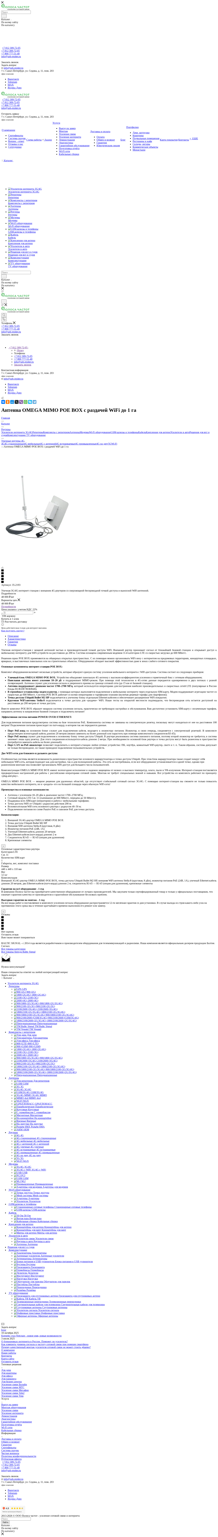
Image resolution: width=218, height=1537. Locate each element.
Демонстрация (9, 1416)
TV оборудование (36, 435)
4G (2, 443)
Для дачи (6, 1370)
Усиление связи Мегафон (15, 1390)
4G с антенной (48, 443)
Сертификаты (8, 1447)
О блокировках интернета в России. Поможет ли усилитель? (34, 1341)
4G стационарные (14, 443)
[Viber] (21, 402)
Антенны (75, 432)
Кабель (142, 432)
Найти (5, 1522)
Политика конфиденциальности (18, 1456)
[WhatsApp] (25, 402)
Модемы (84, 432)
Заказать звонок (22, 364)
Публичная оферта (11, 1459)
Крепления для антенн (158, 432)
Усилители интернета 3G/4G (16, 432)
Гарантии (13, 641)
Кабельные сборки (11, 1430)
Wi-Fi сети (6, 1427)
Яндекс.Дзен (15, 87)
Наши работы (8, 1353)
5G (109, 443)
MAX (11, 84)
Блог (3, 1330)
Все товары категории (13, 949)
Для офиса (7, 1376)
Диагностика (8, 1419)
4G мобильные (32, 443)
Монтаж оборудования (13, 1407)
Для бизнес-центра (11, 1381)
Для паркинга (8, 1378)
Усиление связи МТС (12, 1387)
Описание (13, 636)
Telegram (12, 82)
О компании (8, 1350)
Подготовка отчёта (11, 1424)
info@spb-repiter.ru (13, 68)
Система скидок (10, 1450)
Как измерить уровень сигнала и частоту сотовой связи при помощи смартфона (44, 1344)
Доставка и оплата (11, 1439)
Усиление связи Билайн (14, 1384)
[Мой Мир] (12, 402)
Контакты (6, 1355)
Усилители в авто (179, 432)
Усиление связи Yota (12, 1396)
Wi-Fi (114, 443)
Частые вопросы (10, 1453)
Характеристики (17, 639)
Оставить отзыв (10, 1361)
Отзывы (12, 644)
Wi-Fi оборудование (100, 432)
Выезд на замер (9, 1404)
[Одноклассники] (8, 402)
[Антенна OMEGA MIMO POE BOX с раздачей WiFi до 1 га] (37, 542)
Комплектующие (16, 435)
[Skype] (30, 402)
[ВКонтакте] (3, 402)
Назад (20, 350)
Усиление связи (9, 1410)
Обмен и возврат (10, 1441)
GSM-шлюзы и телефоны (124, 432)
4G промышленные (85, 443)
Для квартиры (9, 1373)
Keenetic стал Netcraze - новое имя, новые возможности (31, 1335)
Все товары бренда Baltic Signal (18, 951)
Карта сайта (7, 1358)
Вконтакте (13, 79)
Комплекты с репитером (56, 432)
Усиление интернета (12, 1413)
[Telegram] (34, 402)
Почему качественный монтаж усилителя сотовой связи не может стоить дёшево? (46, 1347)
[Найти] (4, 16)
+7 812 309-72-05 (11, 48)
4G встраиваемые (65, 443)
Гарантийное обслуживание (16, 1421)
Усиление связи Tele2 (12, 1393)
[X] (17, 402)
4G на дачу (102, 443)
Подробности (8, 606)
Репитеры (37, 432)
